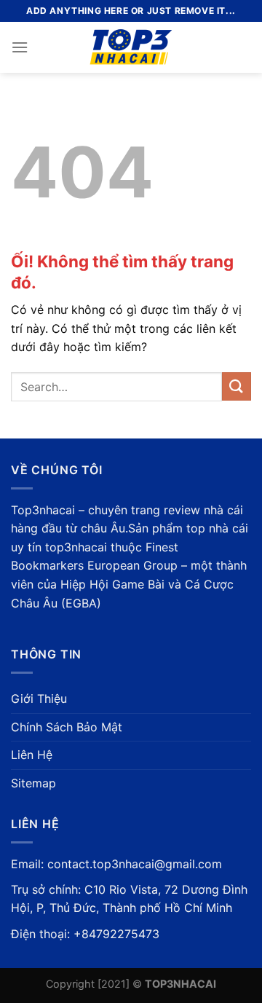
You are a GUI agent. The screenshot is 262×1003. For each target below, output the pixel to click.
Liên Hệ (31, 754)
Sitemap (33, 783)
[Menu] (19, 47)
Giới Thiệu (39, 698)
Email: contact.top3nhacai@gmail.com (116, 864)
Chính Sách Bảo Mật (66, 727)
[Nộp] (236, 386)
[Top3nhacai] (131, 47)
